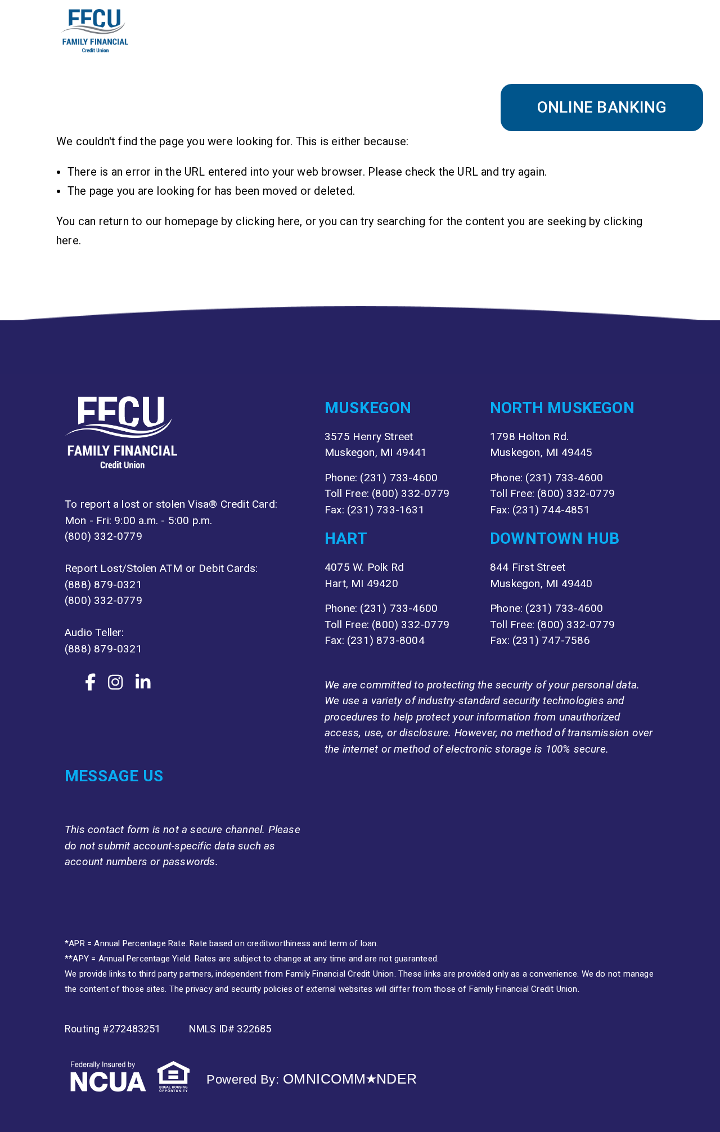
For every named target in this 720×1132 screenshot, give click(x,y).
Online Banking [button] (602, 107)
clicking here (268, 221)
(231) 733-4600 (399, 477)
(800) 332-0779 (103, 536)
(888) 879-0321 (103, 584)
